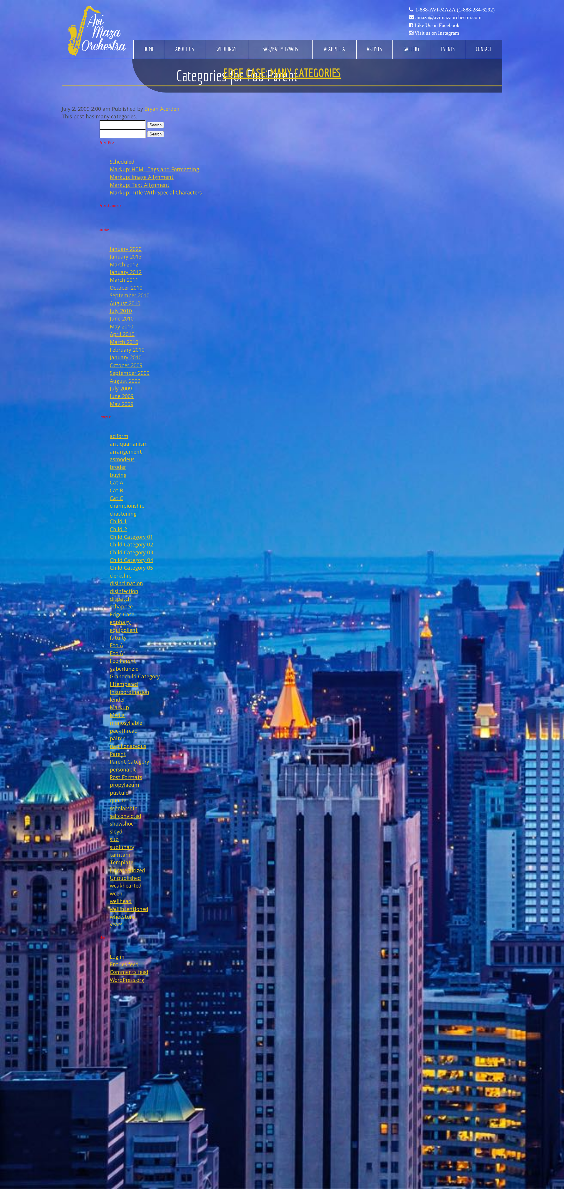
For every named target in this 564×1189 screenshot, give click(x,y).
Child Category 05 (131, 567)
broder (118, 466)
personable (123, 769)
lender (117, 699)
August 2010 (125, 303)
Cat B (116, 490)
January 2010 (126, 357)
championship (127, 505)
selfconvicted (125, 815)
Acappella (334, 49)
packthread (124, 730)
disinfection (124, 591)
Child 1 (118, 521)
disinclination (126, 583)
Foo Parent (123, 660)
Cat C (116, 498)
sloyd (116, 831)
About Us (184, 49)
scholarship (123, 808)
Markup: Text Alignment (139, 184)
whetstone (123, 916)
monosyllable (126, 722)
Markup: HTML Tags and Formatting (154, 169)
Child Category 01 (131, 536)
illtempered (124, 683)
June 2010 (122, 318)
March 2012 (124, 264)
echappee (121, 606)
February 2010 (127, 349)
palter (117, 738)
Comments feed (129, 971)
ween (116, 893)
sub (114, 839)
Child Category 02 (131, 544)
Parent (118, 753)
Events (448, 49)
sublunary (122, 847)
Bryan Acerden (162, 108)
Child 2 (118, 529)
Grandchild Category (135, 676)
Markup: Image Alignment (142, 176)
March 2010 (124, 342)
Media (117, 715)
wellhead (121, 901)
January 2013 (126, 256)
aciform (119, 436)
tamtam (120, 854)
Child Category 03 (131, 552)
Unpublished (125, 877)
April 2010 (122, 334)
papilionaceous (128, 745)
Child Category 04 (131, 560)
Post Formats (126, 777)
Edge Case (122, 614)
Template (121, 862)
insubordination (129, 691)
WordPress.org (127, 979)
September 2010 (130, 295)
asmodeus (122, 459)
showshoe (122, 823)
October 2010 (126, 287)
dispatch (120, 598)
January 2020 (126, 248)
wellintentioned (129, 909)
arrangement (126, 451)
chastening (123, 513)
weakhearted (126, 885)
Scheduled (122, 161)
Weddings (226, 49)
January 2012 (126, 272)
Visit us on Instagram (436, 33)
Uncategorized (127, 870)
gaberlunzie (124, 668)
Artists (374, 49)
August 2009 (125, 380)
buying (118, 474)
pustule (119, 792)
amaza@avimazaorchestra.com (448, 17)
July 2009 (121, 388)
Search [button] (156, 125)
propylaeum (124, 784)
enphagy (120, 621)
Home (148, 49)
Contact (484, 49)
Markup (119, 707)
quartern (121, 800)
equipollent (124, 629)
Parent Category (129, 761)
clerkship (121, 575)
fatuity (118, 637)
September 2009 (130, 372)
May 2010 (121, 326)
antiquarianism (129, 443)
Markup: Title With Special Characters (156, 192)
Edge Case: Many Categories (282, 72)
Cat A (116, 482)
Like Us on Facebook (436, 25)
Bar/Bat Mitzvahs (280, 49)
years (116, 924)
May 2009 (121, 403)
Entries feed (124, 964)
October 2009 (126, 365)
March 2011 (124, 279)
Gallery (411, 49)
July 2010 (121, 310)
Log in (117, 956)
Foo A (116, 645)
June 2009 (122, 396)
